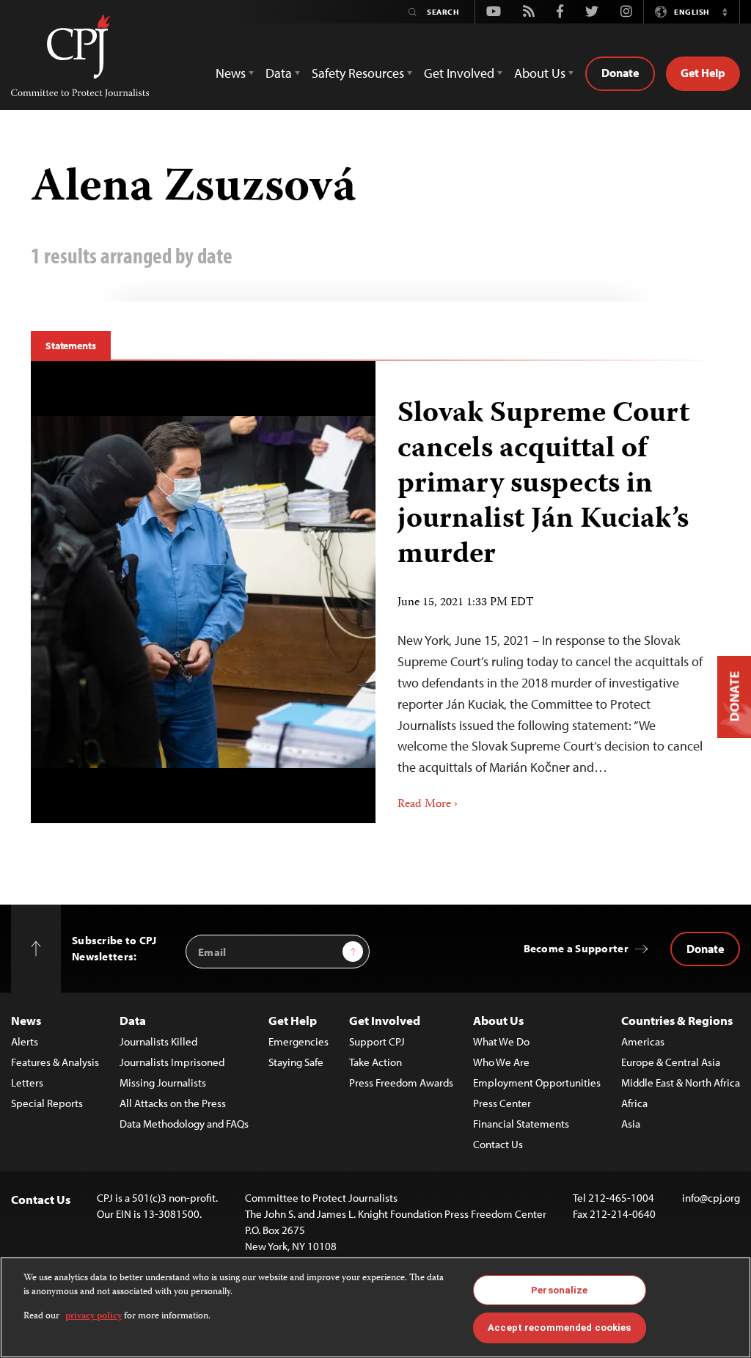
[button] (724, 11)
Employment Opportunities (537, 1082)
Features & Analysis (55, 1062)
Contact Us (498, 1144)
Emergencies (298, 1041)
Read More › (428, 804)
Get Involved (384, 1020)
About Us (498, 1020)
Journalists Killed (158, 1041)
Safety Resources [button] (358, 73)
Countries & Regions (677, 1020)
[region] (375, 1307)
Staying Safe (295, 1062)
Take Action (375, 1062)
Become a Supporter (576, 948)
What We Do (501, 1041)
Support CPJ (377, 1041)
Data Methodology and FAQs (184, 1124)
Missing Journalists (163, 1082)
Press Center (502, 1103)
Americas (642, 1041)
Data (133, 1020)
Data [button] (278, 73)
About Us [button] (539, 73)
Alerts (24, 1041)
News (26, 1020)
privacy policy (93, 1316)
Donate (620, 72)
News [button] (231, 73)
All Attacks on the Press (173, 1103)
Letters (27, 1082)
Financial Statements (521, 1124)
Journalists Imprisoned (172, 1062)
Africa (634, 1103)
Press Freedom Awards (401, 1082)
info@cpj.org (711, 1198)
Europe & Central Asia (670, 1062)
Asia (630, 1124)
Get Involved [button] (459, 73)
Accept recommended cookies (559, 1327)
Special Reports (47, 1103)
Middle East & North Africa (680, 1082)
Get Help (703, 72)
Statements (70, 345)
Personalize (559, 1290)
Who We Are (501, 1062)
